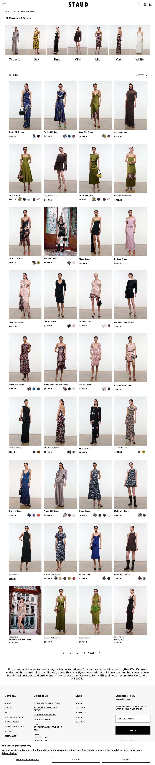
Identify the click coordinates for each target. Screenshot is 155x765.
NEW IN (79, 703)
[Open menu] (4, 4)
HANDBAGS (81, 712)
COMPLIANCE (10, 736)
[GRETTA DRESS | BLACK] (60, 294)
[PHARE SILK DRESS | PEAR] (95, 168)
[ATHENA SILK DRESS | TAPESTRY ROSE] (130, 357)
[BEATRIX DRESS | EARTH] (60, 168)
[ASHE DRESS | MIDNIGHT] (95, 547)
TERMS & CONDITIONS (14, 726)
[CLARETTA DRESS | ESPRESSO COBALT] (25, 484)
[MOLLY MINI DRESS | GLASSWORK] (130, 484)
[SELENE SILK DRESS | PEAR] (60, 610)
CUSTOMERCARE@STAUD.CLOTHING (48, 728)
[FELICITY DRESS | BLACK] (25, 421)
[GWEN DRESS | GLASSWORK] (95, 484)
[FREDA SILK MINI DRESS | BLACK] (130, 294)
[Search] (139, 4)
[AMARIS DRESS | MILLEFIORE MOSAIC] (130, 421)
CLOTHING (80, 707)
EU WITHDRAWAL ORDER (45, 714)
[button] (145, 4)
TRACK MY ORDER (42, 719)
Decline (126, 759)
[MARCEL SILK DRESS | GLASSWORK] (60, 547)
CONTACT (9, 707)
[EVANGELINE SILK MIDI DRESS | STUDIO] (60, 357)
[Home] (78, 4)
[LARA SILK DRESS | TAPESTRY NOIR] (25, 231)
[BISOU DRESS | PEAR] (95, 610)
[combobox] (137, 75)
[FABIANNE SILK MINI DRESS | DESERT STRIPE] (25, 610)
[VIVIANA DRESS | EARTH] (130, 105)
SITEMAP (9, 731)
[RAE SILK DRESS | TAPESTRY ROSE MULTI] (95, 294)
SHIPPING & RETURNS (14, 717)
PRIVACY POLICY (12, 722)
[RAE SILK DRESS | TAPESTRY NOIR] (60, 231)
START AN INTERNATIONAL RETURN (46, 708)
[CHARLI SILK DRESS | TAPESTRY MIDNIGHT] (25, 105)
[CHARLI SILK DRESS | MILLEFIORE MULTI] (60, 421)
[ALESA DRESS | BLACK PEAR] (95, 231)
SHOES (79, 717)
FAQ (6, 712)
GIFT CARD (80, 722)
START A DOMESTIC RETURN (47, 703)
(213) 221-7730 (40, 737)
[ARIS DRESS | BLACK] (25, 547)
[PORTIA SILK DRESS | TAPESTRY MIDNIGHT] (60, 105)
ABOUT (8, 703)
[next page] (98, 653)
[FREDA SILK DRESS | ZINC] (60, 484)
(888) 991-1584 (41, 740)
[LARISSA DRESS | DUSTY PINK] (130, 231)
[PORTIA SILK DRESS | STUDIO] (25, 357)
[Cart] (150, 4)
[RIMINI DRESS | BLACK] (95, 421)
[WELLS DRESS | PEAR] (25, 168)
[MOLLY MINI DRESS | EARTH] (130, 547)
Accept (76, 759)
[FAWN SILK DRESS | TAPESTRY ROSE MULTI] (25, 294)
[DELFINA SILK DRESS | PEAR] (130, 168)
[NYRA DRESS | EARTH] (130, 610)
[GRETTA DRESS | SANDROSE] (95, 357)
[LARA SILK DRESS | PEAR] (95, 105)
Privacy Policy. (9, 753)
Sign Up (133, 730)
